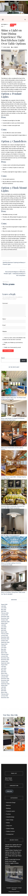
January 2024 (4, 656)
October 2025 (4, 620)
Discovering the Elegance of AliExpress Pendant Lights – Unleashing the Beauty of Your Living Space (14, 273)
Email (4, 325)
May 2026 (3, 609)
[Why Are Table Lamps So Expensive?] (14, 522)
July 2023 (3, 666)
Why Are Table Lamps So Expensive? (10, 535)
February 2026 (4, 613)
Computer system (10, 811)
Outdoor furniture (10, 831)
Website (4, 331)
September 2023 (5, 663)
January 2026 (4, 614)
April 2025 (3, 630)
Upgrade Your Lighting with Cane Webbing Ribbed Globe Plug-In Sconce (13, 846)
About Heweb (8, 778)
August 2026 (4, 604)
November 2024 (5, 639)
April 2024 (3, 651)
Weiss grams (6, 47)
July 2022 (3, 687)
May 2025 (3, 628)
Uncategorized (9, 834)
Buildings (8, 808)
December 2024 (5, 637)
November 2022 (5, 680)
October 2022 (4, 682)
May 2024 (3, 649)
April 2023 (3, 671)
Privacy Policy (8, 780)
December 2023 (5, 658)
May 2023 (3, 670)
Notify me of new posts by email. (12, 347)
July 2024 (3, 646)
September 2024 (5, 642)
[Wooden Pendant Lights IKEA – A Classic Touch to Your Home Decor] (14, 463)
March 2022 (4, 692)
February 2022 (4, 694)
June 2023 (3, 668)
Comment (5, 303)
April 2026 (3, 611)
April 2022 (3, 690)
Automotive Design (10, 802)
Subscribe (9, 791)
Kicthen (8, 822)
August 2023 (4, 664)
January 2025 (4, 635)
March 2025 (4, 632)
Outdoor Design (10, 828)
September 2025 (5, 621)
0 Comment (15, 47)
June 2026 (3, 608)
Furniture (8, 814)
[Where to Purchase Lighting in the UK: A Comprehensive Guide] (14, 549)
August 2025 (4, 623)
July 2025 (3, 625)
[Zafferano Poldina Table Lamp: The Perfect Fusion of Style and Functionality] (14, 384)
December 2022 (5, 678)
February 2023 (4, 675)
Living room (9, 825)
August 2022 (4, 685)
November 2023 (5, 659)
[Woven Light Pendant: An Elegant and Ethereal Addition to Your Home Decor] (14, 408)
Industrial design (13, 25)
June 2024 (3, 647)
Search (3, 358)
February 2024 (4, 654)
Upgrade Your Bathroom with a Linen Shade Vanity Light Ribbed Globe (13, 855)
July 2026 (3, 606)
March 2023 (4, 673)
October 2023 (4, 661)
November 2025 (5, 618)
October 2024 (4, 640)
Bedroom (8, 805)
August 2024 (4, 644)
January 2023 (4, 677)
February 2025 (4, 633)
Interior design (9, 820)
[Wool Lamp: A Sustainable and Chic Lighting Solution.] (14, 434)
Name (4, 319)
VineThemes (17, 891)
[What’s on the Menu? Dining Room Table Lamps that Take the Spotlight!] (14, 578)
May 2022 (3, 689)
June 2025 (3, 627)
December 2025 (5, 616)
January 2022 (4, 695)
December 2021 (5, 697)
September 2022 (5, 683)
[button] (3, 19)
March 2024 (4, 652)
